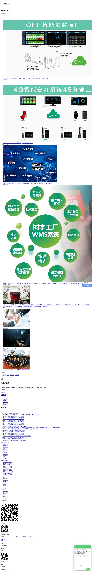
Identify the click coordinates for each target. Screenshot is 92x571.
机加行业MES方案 (34, 305)
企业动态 (5, 328)
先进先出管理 (39, 283)
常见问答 (5, 493)
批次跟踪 (12, 283)
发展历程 (10, 369)
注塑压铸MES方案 (25, 305)
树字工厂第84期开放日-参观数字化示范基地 (13, 420)
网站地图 (3, 539)
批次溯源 (17, 283)
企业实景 (19, 369)
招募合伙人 (6, 307)
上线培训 (5, 491)
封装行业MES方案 (43, 305)
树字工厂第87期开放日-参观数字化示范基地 (13, 417)
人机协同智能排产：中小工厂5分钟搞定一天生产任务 (16, 426)
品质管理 (19, 183)
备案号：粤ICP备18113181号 (30, 537)
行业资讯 (5, 348)
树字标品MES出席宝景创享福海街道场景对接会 (14, 440)
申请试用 (3, 372)
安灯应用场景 (25, 143)
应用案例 (19, 143)
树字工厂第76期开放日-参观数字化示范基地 (13, 437)
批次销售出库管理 (78, 283)
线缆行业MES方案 (7, 474)
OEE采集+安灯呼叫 (21, 78)
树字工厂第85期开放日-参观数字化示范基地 (13, 419)
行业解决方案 (6, 284)
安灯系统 (5, 79)
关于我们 (5, 349)
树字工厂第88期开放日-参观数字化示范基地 (13, 416)
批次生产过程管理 (69, 283)
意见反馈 (5, 495)
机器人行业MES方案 (71, 305)
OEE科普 (46, 78)
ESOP (50, 183)
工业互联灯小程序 (30, 78)
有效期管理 (33, 283)
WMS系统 (5, 184)
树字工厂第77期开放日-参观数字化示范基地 (13, 434)
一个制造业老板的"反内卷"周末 (10, 413)
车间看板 (24, 183)
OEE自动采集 (13, 78)
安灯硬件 (5, 143)
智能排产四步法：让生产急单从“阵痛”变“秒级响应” (15, 438)
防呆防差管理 (27, 283)
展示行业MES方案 (42, 306)
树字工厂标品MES (5, 442)
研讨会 (9, 348)
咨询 (2, 540)
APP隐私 (5, 498)
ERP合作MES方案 (80, 305)
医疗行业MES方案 (61, 305)
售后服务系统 (15, 306)
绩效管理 (14, 183)
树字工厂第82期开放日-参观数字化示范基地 (13, 421)
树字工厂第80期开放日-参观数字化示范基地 (13, 424)
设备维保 (37, 183)
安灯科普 (30, 143)
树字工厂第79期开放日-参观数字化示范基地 (13, 431)
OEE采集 (5, 14)
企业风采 (3, 389)
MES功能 (5, 144)
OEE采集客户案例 (39, 78)
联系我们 (28, 369)
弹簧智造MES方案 (52, 305)
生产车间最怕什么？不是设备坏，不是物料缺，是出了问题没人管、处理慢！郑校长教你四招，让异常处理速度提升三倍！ (32, 427)
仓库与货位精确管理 (48, 283)
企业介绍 (5, 369)
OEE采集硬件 (6, 78)
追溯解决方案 (9, 306)
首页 (4, 13)
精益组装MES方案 (16, 305)
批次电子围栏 (6, 283)
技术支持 (5, 492)
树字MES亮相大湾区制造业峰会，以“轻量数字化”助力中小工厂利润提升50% (21, 414)
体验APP (5, 489)
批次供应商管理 (61, 283)
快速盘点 (55, 283)
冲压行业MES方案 (7, 305)
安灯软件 (10, 143)
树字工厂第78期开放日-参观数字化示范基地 (13, 433)
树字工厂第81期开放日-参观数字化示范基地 (13, 423)
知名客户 (24, 369)
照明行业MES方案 (23, 306)
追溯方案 (46, 183)
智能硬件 (42, 183)
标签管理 (21, 283)
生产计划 (5, 183)
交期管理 (10, 183)
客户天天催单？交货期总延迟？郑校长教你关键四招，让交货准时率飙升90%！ (22, 428)
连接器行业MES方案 (33, 306)
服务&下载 (3, 488)
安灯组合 (14, 143)
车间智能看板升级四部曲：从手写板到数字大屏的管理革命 (17, 436)
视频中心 (14, 369)
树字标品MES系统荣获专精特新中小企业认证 (14, 430)
